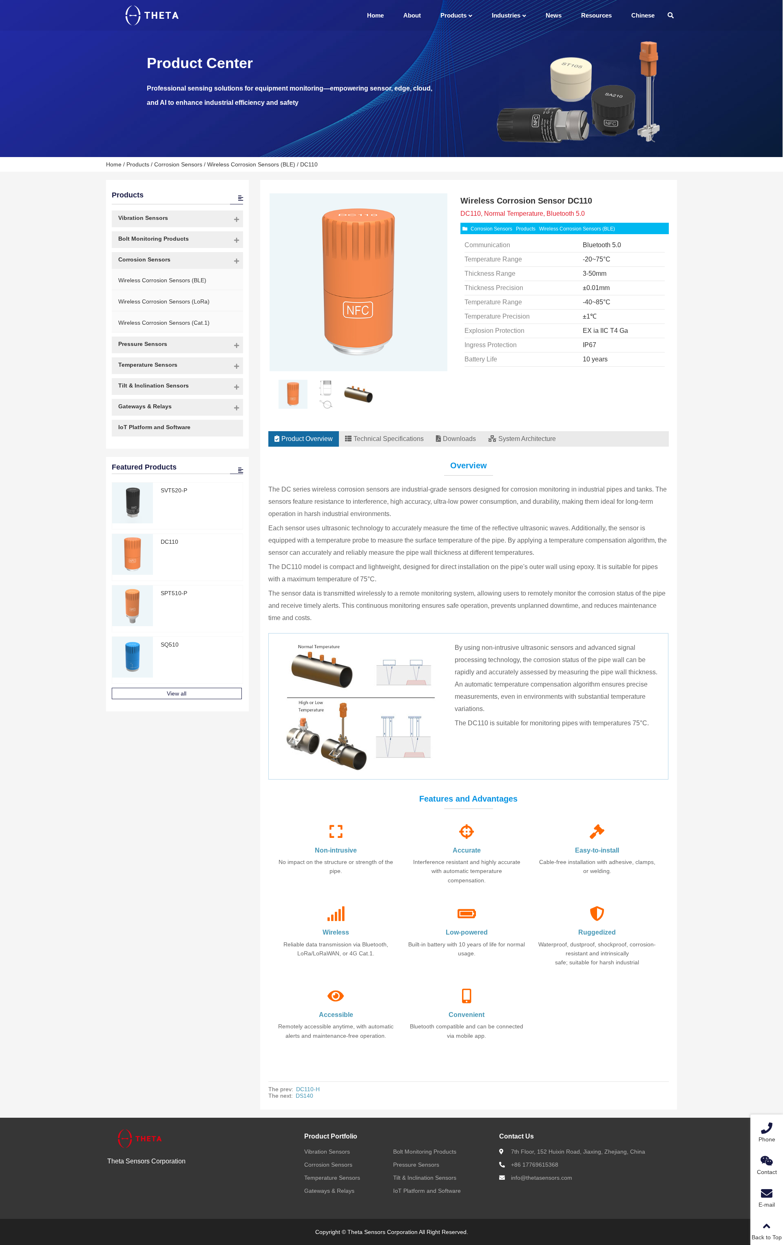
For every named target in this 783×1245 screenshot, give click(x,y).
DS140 (304, 1095)
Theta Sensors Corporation (146, 1161)
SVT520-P (174, 490)
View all (176, 693)
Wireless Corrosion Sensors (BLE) (251, 164)
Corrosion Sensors (178, 164)
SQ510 (170, 644)
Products (137, 164)
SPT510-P (174, 593)
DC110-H (308, 1089)
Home (114, 164)
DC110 (169, 541)
